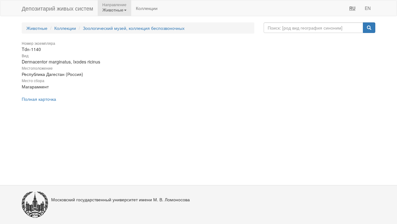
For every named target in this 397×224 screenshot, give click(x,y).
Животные (36, 28)
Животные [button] (112, 10)
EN (368, 8)
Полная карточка (39, 99)
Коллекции (147, 8)
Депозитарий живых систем (57, 8)
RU (352, 8)
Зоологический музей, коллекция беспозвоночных (134, 28)
